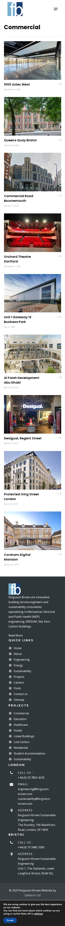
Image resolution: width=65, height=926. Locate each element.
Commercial (21, 713)
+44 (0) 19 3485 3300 (31, 847)
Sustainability (22, 671)
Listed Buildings (24, 736)
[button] (56, 9)
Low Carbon (21, 742)
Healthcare (21, 725)
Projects (19, 677)
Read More (15, 635)
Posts (17, 688)
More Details (33, 58)
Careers (19, 682)
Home (17, 648)
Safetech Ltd (32, 895)
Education (20, 719)
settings (38, 913)
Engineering (22, 659)
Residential (21, 748)
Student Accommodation (29, 753)
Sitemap (19, 700)
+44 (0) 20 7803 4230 (31, 777)
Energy (18, 665)
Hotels (18, 730)
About (18, 654)
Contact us (21, 694)
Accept (10, 920)
